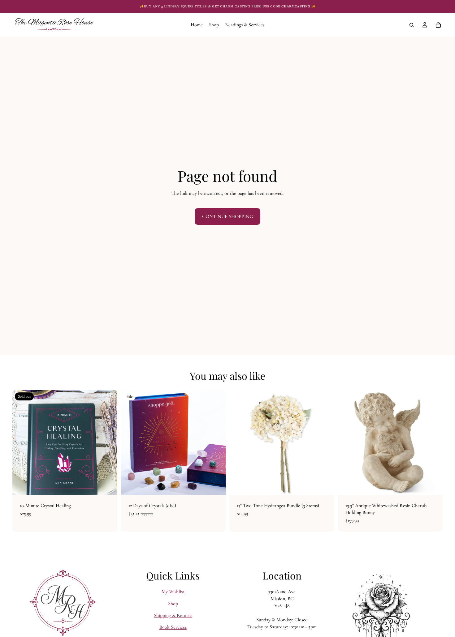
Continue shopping (227, 216)
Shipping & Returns (173, 615)
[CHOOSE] (324, 485)
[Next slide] (108, 442)
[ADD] (216, 485)
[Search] (411, 25)
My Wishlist (173, 591)
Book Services (173, 627)
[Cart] (438, 25)
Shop (173, 603)
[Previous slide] (21, 442)
